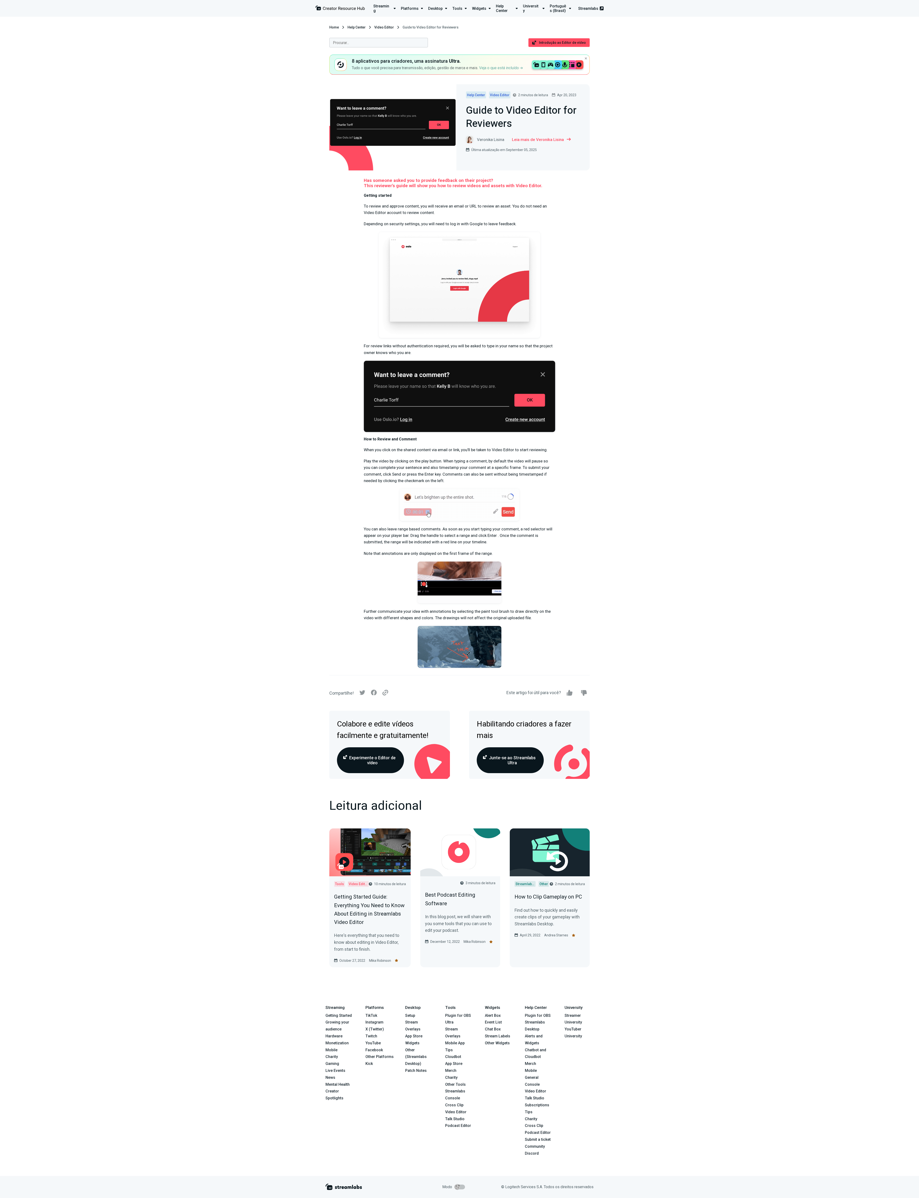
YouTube (373, 1043)
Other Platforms (379, 1056)
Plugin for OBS (458, 1015)
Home (334, 27)
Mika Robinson (380, 960)
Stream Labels (497, 1036)
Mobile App (455, 1043)
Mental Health (337, 1084)
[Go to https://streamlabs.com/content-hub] (340, 9)
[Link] (385, 693)
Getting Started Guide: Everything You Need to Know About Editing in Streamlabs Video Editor (369, 909)
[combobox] (378, 42)
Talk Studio (455, 1119)
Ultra (449, 1022)
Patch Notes (416, 1070)
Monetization (337, 1043)
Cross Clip (454, 1105)
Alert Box (493, 1015)
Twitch (371, 1036)
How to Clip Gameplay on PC (548, 897)
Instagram (374, 1022)
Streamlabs (588, 8)
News (330, 1077)
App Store (413, 1036)
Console (532, 1084)
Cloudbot (453, 1056)
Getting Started (338, 1015)
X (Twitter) (374, 1029)
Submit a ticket (538, 1139)
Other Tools (455, 1084)
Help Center (356, 27)
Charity (331, 1056)
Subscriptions (537, 1105)
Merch (450, 1070)
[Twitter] (362, 694)
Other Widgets (497, 1043)
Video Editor (384, 27)
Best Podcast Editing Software (450, 899)
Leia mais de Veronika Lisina (538, 139)
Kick (369, 1063)
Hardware (333, 1036)
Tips (449, 1050)
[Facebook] (374, 694)
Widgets (412, 1043)
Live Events (335, 1070)
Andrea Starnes (556, 935)
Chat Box (493, 1029)
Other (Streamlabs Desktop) (416, 1057)
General (531, 1077)
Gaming (332, 1063)
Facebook (374, 1050)
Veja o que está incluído (499, 68)
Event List (493, 1022)
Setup (410, 1015)
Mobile (331, 1050)
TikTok (371, 1015)
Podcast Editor (458, 1125)
